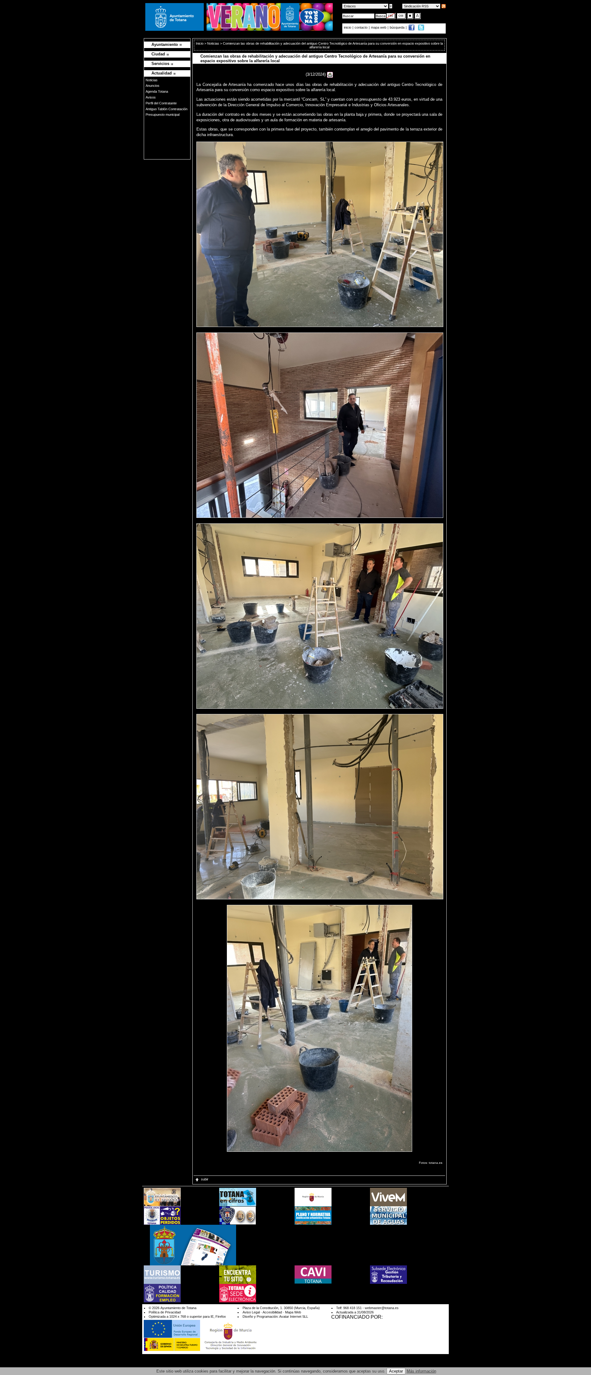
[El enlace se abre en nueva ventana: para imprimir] (330, 74)
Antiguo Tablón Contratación (166, 109)
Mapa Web (293, 1312)
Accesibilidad (272, 1312)
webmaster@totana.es (382, 1308)
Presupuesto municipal (162, 114)
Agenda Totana (157, 91)
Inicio (200, 43)
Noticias (152, 80)
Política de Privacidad (165, 1312)
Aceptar (396, 1371)
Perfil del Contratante (161, 103)
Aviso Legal (251, 1312)
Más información (421, 1371)
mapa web (379, 27)
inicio (348, 27)
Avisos (151, 97)
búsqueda (397, 27)
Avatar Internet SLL (293, 1316)
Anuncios (152, 85)
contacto (361, 27)
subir (204, 1179)
